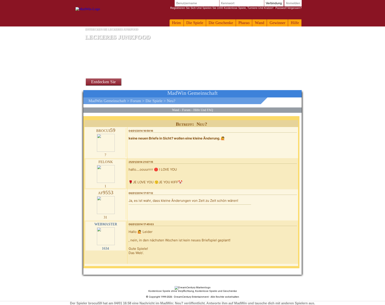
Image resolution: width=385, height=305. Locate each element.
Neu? (171, 101)
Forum (135, 101)
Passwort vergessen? (236, 8)
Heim (176, 22)
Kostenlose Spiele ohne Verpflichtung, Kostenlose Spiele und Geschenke (192, 291)
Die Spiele (194, 22)
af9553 (105, 192)
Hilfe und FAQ (203, 110)
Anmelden (293, 3)
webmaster (105, 223)
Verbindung (274, 3)
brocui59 (105, 130)
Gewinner (277, 22)
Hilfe (295, 22)
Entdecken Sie (103, 81)
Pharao (244, 22)
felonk (105, 161)
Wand (259, 22)
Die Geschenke (221, 22)
